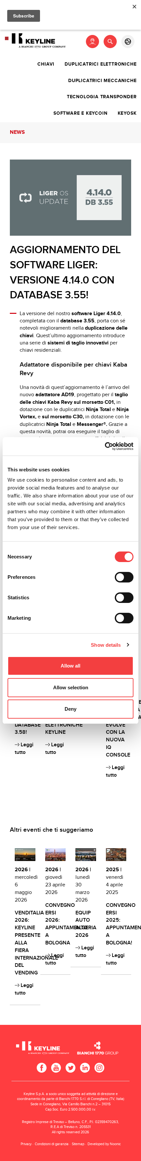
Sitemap (78, 1144)
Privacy (26, 1144)
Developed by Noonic (104, 1144)
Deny (70, 709)
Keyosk (127, 113)
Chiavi (45, 64)
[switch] (124, 577)
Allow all (70, 666)
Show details (106, 645)
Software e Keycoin (80, 113)
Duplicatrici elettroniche (100, 64)
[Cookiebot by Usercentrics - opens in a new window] (104, 446)
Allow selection (70, 687)
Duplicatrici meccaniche (102, 80)
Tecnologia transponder (102, 97)
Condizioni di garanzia (52, 1144)
